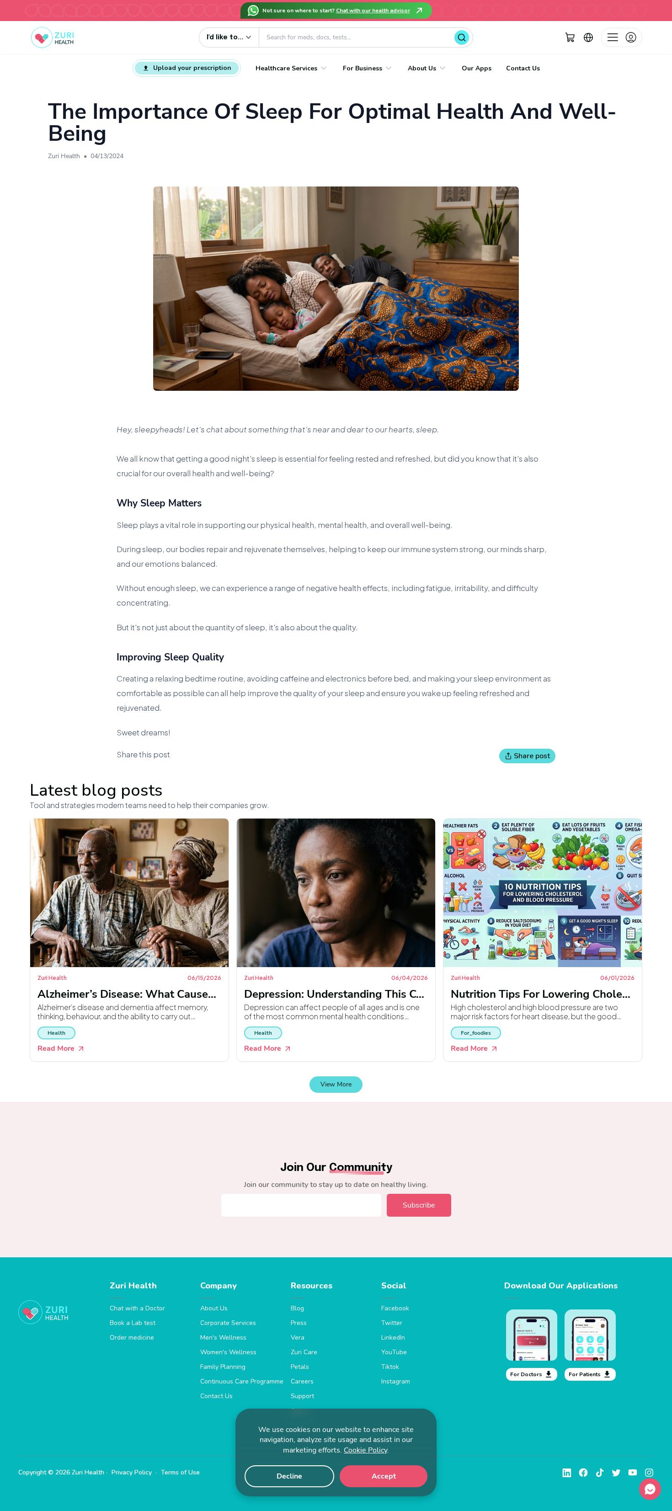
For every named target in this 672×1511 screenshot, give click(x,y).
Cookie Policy (365, 1450)
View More (336, 1084)
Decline (289, 1476)
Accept (384, 1476)
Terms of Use (180, 1472)
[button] (570, 37)
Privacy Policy (132, 1472)
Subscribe (419, 1205)
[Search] (461, 37)
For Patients (585, 1374)
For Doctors (526, 1374)
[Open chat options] (650, 1489)
